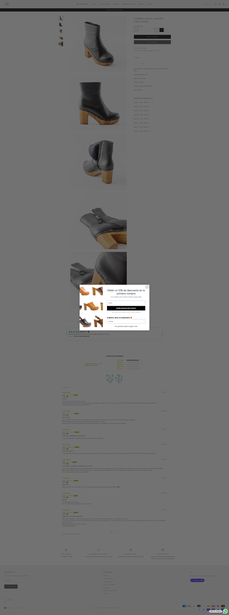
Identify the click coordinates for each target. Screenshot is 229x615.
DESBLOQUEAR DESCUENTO (126, 308)
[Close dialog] (147, 287)
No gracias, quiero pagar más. (126, 326)
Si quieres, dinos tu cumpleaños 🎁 (119, 318)
